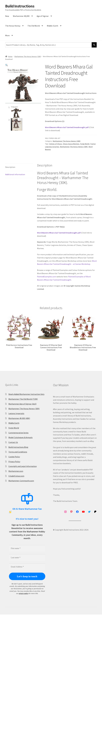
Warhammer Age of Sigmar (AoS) (22, 404)
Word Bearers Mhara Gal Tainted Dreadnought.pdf (67, 127)
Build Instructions (19, 6)
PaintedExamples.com (46, 276)
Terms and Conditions (17, 452)
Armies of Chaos (55, 144)
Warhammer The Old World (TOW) (23, 399)
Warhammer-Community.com (21, 480)
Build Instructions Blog (18, 447)
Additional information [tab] (15, 174)
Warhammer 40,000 (21, 16)
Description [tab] (10, 167)
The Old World (33, 25)
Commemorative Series (18, 432)
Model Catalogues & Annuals (20, 437)
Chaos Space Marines (71, 144)
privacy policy (23, 593)
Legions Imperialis (16, 413)
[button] (6, 65)
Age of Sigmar (43, 16)
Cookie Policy (14, 456)
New (7, 16)
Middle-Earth (52, 25)
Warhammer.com (15, 471)
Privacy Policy (14, 461)
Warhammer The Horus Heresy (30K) (27, 56)
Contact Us (13, 442)
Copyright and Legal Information (22, 466)
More (7, 35)
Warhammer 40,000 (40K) (19, 418)
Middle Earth (13, 423)
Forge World (84, 144)
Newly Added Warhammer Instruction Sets (26, 394)
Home (10, 56)
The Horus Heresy (12, 25)
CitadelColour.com (16, 476)
